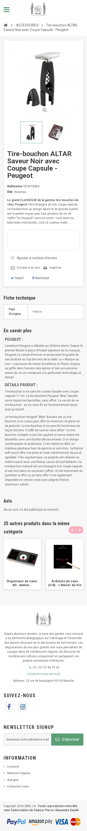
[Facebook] (9, 707)
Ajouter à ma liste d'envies (37, 258)
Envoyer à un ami (28, 267)
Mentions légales (18, 773)
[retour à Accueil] (5, 25)
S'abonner (70, 739)
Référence (14, 186)
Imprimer (55, 267)
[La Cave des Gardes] (38, 9)
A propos (13, 780)
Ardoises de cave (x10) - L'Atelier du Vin (64, 583)
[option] (22, 564)
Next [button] (79, 530)
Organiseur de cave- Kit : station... (22, 583)
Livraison (13, 766)
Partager (41, 278)
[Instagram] (22, 707)
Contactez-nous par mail (43, 674)
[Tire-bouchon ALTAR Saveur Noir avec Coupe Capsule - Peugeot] (31, 132)
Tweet (19, 278)
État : (10, 192)
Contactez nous (18, 786)
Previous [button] (72, 530)
